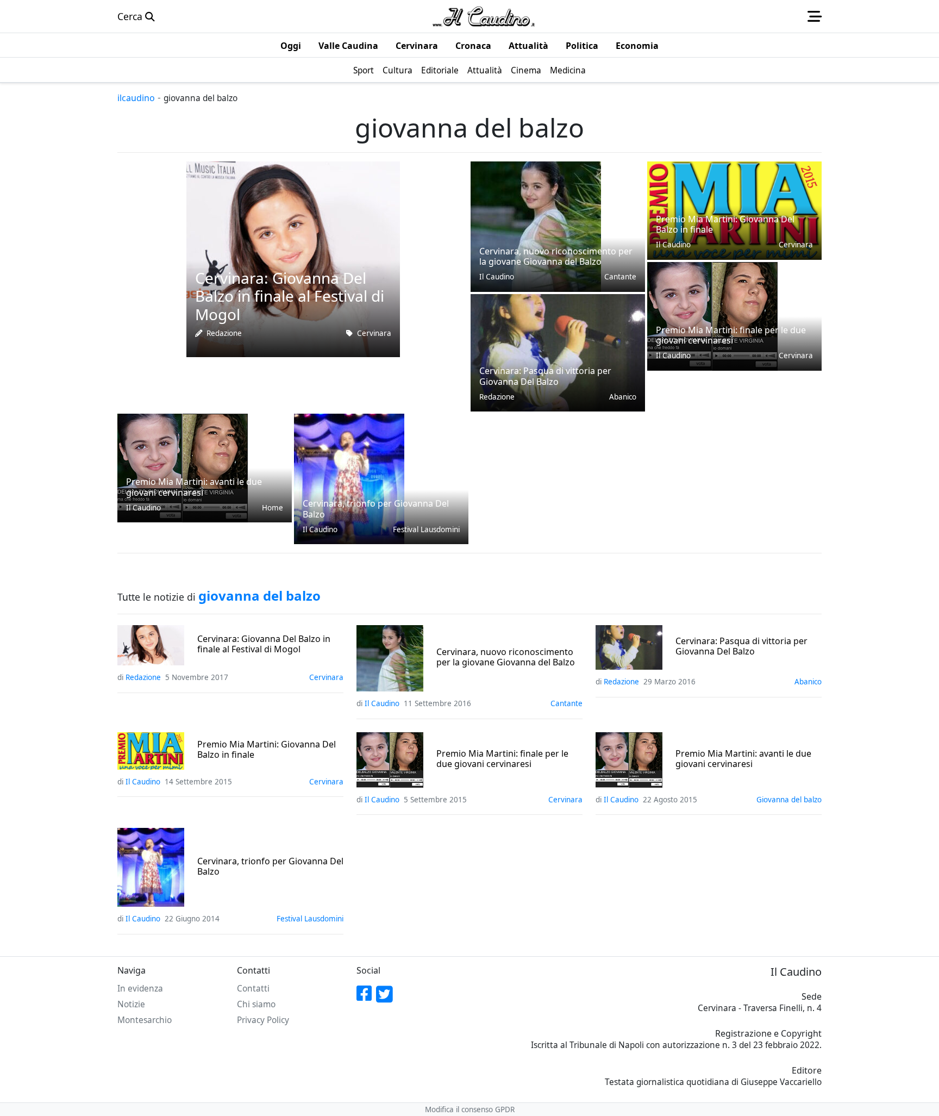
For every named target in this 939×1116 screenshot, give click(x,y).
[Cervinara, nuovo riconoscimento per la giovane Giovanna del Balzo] (536, 225)
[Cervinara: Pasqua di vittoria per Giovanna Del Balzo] (558, 351)
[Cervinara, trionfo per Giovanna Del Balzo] (349, 477)
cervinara (374, 333)
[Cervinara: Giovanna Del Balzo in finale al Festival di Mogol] (293, 258)
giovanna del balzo (789, 800)
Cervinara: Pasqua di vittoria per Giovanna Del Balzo (741, 646)
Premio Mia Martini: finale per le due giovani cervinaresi (502, 759)
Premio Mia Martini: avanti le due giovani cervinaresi (743, 759)
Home (272, 508)
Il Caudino (496, 277)
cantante (620, 277)
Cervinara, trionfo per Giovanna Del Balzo (270, 866)
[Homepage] (483, 16)
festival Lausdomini (426, 529)
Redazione (224, 333)
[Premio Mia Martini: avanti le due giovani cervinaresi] (182, 466)
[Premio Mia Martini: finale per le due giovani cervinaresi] (712, 315)
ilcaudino (136, 98)
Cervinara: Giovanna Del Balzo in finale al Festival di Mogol (263, 644)
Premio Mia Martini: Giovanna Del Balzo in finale (266, 749)
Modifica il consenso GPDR (470, 1109)
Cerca (131, 16)
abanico (622, 397)
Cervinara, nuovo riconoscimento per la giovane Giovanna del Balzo (505, 657)
